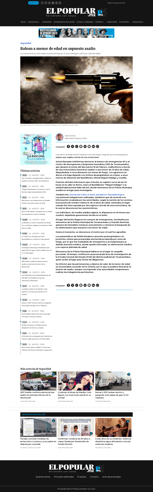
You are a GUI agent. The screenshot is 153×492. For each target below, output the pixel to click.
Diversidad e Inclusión (64, 22)
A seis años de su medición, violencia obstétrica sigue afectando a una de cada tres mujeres (113, 441)
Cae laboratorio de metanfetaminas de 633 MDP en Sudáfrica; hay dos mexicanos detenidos (36, 277)
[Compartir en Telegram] (81, 146)
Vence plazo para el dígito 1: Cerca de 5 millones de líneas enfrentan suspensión (37, 348)
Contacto (94, 477)
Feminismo (47, 22)
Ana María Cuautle (26, 447)
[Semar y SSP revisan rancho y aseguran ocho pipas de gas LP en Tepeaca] (113, 381)
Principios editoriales (64, 477)
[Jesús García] (59, 137)
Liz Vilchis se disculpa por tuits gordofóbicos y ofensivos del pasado (36, 238)
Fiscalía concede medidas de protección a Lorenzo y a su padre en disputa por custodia (38, 441)
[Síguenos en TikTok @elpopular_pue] (56, 3)
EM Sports (123, 22)
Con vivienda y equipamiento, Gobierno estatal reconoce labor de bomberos (36, 179)
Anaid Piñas (23, 401)
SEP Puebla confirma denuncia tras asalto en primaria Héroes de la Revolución (35, 264)
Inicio (23, 22)
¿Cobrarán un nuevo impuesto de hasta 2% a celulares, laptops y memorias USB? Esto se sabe (37, 225)
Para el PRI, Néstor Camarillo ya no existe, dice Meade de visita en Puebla (37, 213)
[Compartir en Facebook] (68, 146)
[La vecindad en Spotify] (36, 149)
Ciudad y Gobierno (84, 22)
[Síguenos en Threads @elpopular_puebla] (60, 3)
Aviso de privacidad (111, 477)
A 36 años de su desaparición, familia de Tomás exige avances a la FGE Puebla (37, 337)
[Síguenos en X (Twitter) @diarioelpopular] (45, 3)
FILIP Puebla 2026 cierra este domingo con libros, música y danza (36, 315)
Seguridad (25, 43)
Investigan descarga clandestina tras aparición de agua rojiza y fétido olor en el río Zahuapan (37, 250)
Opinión (99, 22)
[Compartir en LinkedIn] (93, 146)
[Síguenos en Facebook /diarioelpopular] (42, 3)
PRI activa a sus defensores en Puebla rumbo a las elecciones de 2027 (36, 202)
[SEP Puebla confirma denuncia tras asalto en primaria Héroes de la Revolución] (38, 381)
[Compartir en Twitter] (72, 146)
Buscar (35, 3)
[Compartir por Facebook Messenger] (89, 146)
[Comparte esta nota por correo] (85, 146)
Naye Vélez (98, 447)
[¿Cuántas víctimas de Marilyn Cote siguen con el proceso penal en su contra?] (76, 381)
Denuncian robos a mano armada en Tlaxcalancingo (96, 194)
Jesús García (70, 136)
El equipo (81, 477)
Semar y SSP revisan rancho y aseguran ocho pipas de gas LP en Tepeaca (36, 304)
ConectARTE (112, 22)
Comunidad (33, 22)
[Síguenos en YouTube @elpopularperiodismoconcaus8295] (53, 3)
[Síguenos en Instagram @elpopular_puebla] (49, 3)
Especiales (137, 22)
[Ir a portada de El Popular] (76, 12)
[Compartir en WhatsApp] (76, 146)
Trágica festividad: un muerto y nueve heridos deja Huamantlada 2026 (36, 190)
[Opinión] (76, 33)
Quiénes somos (43, 477)
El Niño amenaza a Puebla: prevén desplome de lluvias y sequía (34, 326)
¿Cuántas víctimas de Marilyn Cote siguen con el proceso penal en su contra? (34, 291)
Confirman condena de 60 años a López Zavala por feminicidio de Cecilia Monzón (74, 441)
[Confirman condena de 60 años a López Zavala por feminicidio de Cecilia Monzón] (76, 427)
